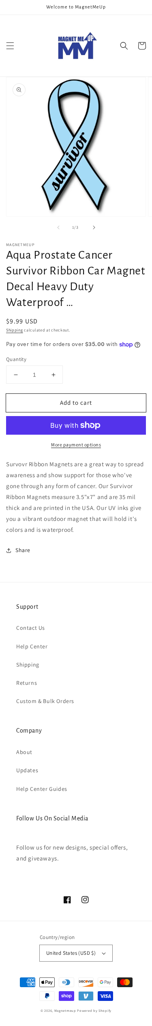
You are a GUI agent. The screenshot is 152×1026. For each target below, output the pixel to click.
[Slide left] (58, 227)
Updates (27, 770)
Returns (26, 682)
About (24, 752)
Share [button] (22, 550)
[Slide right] (94, 227)
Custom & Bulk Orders (45, 701)
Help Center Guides (41, 788)
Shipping (14, 330)
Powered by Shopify (94, 1010)
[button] (10, 46)
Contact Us (30, 627)
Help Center (32, 646)
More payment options (76, 445)
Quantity (16, 359)
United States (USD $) (71, 953)
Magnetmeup (65, 1010)
